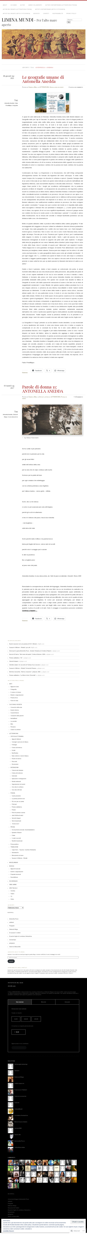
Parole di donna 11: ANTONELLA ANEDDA (42, 389)
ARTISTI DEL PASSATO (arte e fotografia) (16, 13)
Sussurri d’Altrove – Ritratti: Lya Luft (19, 647)
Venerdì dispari (13, 661)
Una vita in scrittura (17, 787)
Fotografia (14, 689)
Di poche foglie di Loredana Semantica (20, 936)
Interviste (14, 776)
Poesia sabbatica (17, 807)
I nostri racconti (16, 838)
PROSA (13, 827)
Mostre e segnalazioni (17, 695)
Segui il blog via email (17, 952)
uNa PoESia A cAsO (17, 815)
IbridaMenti (14, 718)
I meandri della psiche (17, 715)
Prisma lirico (14, 697)
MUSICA (11, 866)
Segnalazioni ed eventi (57, 87)
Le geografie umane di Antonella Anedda (43, 79)
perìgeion (12, 943)
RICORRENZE (13, 881)
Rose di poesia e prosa (18, 812)
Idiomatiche (15, 852)
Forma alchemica (17, 747)
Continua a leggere (29, 610)
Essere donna (15, 710)
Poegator (11, 925)
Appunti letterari (44, 397)
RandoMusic (14, 877)
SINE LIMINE (13, 884)
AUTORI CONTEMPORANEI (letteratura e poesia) (61, 5)
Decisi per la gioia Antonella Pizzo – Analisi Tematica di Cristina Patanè (30, 651)
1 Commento (79, 397)
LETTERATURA (44, 87)
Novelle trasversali (17, 841)
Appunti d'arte (15, 686)
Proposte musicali (16, 874)
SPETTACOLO (13, 888)
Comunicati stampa (17, 770)
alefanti (11, 922)
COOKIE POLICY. (8, 1231)
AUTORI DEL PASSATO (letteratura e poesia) (17, 9)
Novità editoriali (16, 781)
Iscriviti (11, 961)
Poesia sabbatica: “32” (15, 658)
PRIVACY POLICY (71, 13)
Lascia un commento (76, 87)
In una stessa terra (13, 417)
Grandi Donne (15, 712)
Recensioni (15, 764)
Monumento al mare (17, 855)
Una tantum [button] (19, 1002)
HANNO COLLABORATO (35, 5)
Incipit (13, 750)
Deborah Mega (33, 87)
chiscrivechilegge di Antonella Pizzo (18, 1199)
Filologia (14, 744)
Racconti (14, 761)
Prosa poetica (14, 844)
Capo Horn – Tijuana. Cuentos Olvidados (24, 849)
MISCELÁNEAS (13, 862)
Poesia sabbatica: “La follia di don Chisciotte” (22, 675)
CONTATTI (46, 13)
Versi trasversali (16, 821)
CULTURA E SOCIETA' (15, 704)
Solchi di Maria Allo (15, 946)
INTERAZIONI (14, 767)
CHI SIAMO (13, 5)
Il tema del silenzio (17, 773)
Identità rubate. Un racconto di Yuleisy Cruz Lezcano (24, 664)
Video (12, 899)
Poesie (14, 809)
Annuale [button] (67, 1002)
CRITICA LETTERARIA (17, 736)
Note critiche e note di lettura (20, 756)
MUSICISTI (36, 13)
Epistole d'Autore (17, 832)
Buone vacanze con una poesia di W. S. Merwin (23, 644)
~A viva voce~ (15, 823)
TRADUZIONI (14, 847)
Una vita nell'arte (17, 789)
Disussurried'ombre (13, 1208)
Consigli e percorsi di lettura (20, 742)
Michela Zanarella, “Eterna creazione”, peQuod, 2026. (25, 671)
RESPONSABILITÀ (57, 13)
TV (11, 896)
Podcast (14, 804)
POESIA (13, 793)
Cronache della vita (16, 707)
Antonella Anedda (9, 103)
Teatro (12, 893)
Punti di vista (14, 700)
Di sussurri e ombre (15, 932)
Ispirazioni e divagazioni (19, 778)
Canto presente (16, 796)
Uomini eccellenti (16, 729)
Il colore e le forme (16, 692)
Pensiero (13, 727)
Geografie (15, 105)
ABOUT (5, 5)
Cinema (13, 890)
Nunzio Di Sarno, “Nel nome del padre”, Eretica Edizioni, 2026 (27, 654)
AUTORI (22, 5)
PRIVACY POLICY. (68, 973)
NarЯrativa (15, 753)
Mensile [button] (43, 1002)
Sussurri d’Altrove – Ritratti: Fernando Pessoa (22, 668)
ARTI (10, 683)
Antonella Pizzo (13, 919)
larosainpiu (12, 939)
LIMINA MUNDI (17, 20)
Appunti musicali (15, 868)
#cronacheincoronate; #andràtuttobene (23, 829)
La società (14, 721)
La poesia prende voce (18, 798)
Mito (12, 724)
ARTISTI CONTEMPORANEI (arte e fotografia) (50, 9)
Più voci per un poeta (18, 801)
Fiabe (13, 835)
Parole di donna (16, 758)
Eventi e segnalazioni (17, 871)
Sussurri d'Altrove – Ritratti (19, 858)
